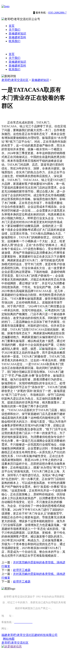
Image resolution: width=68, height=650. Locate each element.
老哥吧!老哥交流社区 (14, 80)
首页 (12, 25)
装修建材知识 (17, 33)
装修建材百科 (17, 37)
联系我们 (14, 41)
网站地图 (9, 638)
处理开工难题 (21, 570)
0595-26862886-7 (57, 12)
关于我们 (14, 29)
